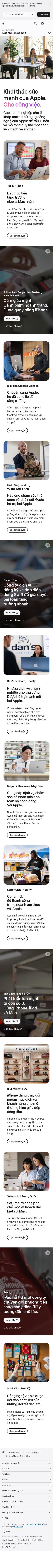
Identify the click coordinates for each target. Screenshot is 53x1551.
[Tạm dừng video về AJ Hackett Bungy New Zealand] (47, 251)
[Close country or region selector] (49, 4)
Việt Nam (6, 1532)
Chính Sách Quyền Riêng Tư (13, 1540)
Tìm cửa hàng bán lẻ (35, 1524)
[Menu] (49, 23)
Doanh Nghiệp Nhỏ (14, 32)
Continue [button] (44, 14)
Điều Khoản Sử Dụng (36, 1540)
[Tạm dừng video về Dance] (47, 545)
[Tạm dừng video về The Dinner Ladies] (47, 954)
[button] (18, 14)
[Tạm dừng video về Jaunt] (47, 1252)
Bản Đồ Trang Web (10, 1547)
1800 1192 (18, 1527)
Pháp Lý (27, 1544)
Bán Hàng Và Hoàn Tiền (11, 1544)
